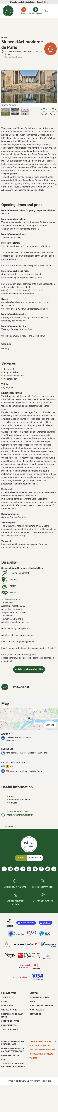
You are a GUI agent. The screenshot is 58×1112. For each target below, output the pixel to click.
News (32, 1001)
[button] (43, 111)
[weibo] (47, 869)
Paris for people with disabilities (29, 669)
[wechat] (35, 869)
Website (21, 858)
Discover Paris (8, 993)
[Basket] (46, 11)
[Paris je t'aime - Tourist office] (8, 10)
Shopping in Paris (10, 1021)
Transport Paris (9, 1029)
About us (34, 993)
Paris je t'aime (8, 826)
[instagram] (10, 869)
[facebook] (4, 869)
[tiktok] (22, 869)
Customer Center (10, 1055)
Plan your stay (9, 1006)
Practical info (37, 1010)
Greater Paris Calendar (41, 1006)
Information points (40, 997)
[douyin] (41, 869)
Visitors (33, 858)
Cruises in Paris (9, 1010)
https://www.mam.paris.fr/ (20, 815)
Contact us (35, 1014)
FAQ (3, 1059)
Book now (50, 50)
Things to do (7, 997)
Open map (50, 725)
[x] (53, 869)
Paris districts (9, 1025)
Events (4, 1001)
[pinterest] (29, 869)
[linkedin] (16, 869)
